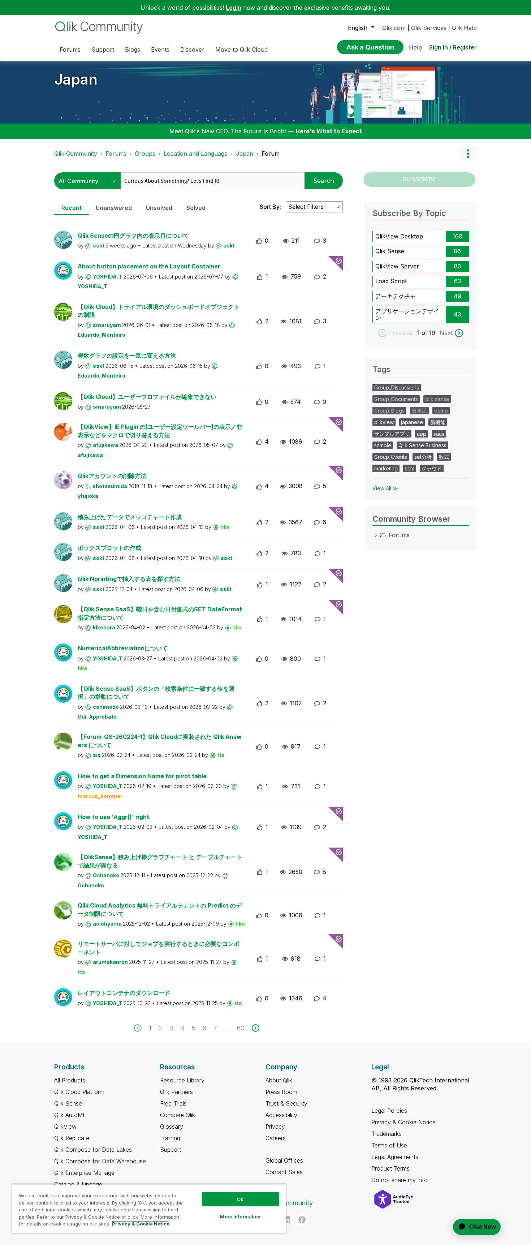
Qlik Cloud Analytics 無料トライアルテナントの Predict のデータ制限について (160, 909)
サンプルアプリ (392, 434)
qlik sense (437, 399)
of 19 (429, 332)
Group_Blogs (389, 411)
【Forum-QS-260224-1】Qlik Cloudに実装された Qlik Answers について (160, 741)
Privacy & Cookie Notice (403, 1122)
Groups (145, 153)
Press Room (281, 1091)
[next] (255, 1028)
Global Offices (284, 1160)
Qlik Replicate (71, 1138)
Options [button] (468, 153)
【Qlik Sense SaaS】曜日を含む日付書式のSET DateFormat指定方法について (160, 613)
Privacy (275, 1126)
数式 (444, 457)
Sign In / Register (453, 47)
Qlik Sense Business (422, 445)
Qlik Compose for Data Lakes (93, 1149)
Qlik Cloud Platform (79, 1091)
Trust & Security (286, 1103)
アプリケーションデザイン (407, 314)
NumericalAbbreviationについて (123, 648)
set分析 (423, 457)
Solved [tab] (196, 207)
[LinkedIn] (286, 1219)
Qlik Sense (389, 251)
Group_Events (390, 457)
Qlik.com (394, 27)
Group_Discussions (396, 387)
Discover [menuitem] (192, 49)
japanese (412, 422)
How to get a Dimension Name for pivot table (142, 776)
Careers (276, 1138)
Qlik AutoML (70, 1115)
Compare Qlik (177, 1115)
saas (438, 434)
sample (382, 445)
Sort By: (270, 206)
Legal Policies (389, 1110)
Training (170, 1138)
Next (446, 332)
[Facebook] (302, 1219)
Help (415, 47)
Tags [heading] (381, 369)
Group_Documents (396, 399)
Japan (76, 79)
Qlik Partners (176, 1091)
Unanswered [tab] (114, 207)
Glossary (171, 1126)
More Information (240, 1216)
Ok (240, 1199)
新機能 (437, 422)
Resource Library (182, 1080)
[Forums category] (376, 535)
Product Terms (390, 1168)
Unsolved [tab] (159, 207)
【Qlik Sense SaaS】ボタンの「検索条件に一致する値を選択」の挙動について (156, 693)
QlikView (65, 1126)
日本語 (419, 411)
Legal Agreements (394, 1156)
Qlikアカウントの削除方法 (112, 475)
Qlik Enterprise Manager (85, 1172)
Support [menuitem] (102, 49)
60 (241, 1028)
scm (409, 468)
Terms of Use (389, 1145)
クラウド (432, 468)
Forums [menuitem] (70, 49)
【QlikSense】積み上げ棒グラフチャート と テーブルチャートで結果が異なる (160, 861)
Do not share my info (400, 1180)
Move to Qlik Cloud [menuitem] (241, 49)
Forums (115, 153)
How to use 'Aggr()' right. (114, 816)
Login (233, 7)
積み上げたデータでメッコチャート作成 (130, 517)
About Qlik (279, 1080)
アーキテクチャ (395, 296)
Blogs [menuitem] (132, 49)
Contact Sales (284, 1172)
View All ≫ (385, 488)
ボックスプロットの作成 (109, 547)
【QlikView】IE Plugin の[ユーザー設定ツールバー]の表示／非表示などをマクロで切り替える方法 (160, 431)
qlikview (384, 422)
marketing (386, 468)
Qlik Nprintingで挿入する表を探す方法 (129, 578)
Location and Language (196, 153)
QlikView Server (397, 266)
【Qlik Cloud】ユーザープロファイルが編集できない (147, 396)
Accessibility (281, 1115)
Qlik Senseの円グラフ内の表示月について (133, 235)
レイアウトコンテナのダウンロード (124, 992)
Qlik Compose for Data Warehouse (100, 1161)
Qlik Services (428, 27)
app (421, 434)
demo (441, 411)
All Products (69, 1080)
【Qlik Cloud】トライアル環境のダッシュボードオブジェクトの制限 (158, 311)
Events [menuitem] (160, 49)
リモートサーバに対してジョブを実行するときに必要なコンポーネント (158, 948)
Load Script (391, 281)
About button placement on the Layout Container (149, 266)
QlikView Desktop (399, 236)
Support (170, 1149)
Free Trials (173, 1103)
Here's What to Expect (328, 131)
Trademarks (386, 1133)
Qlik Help (464, 27)
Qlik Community (75, 153)
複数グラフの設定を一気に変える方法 (127, 355)
